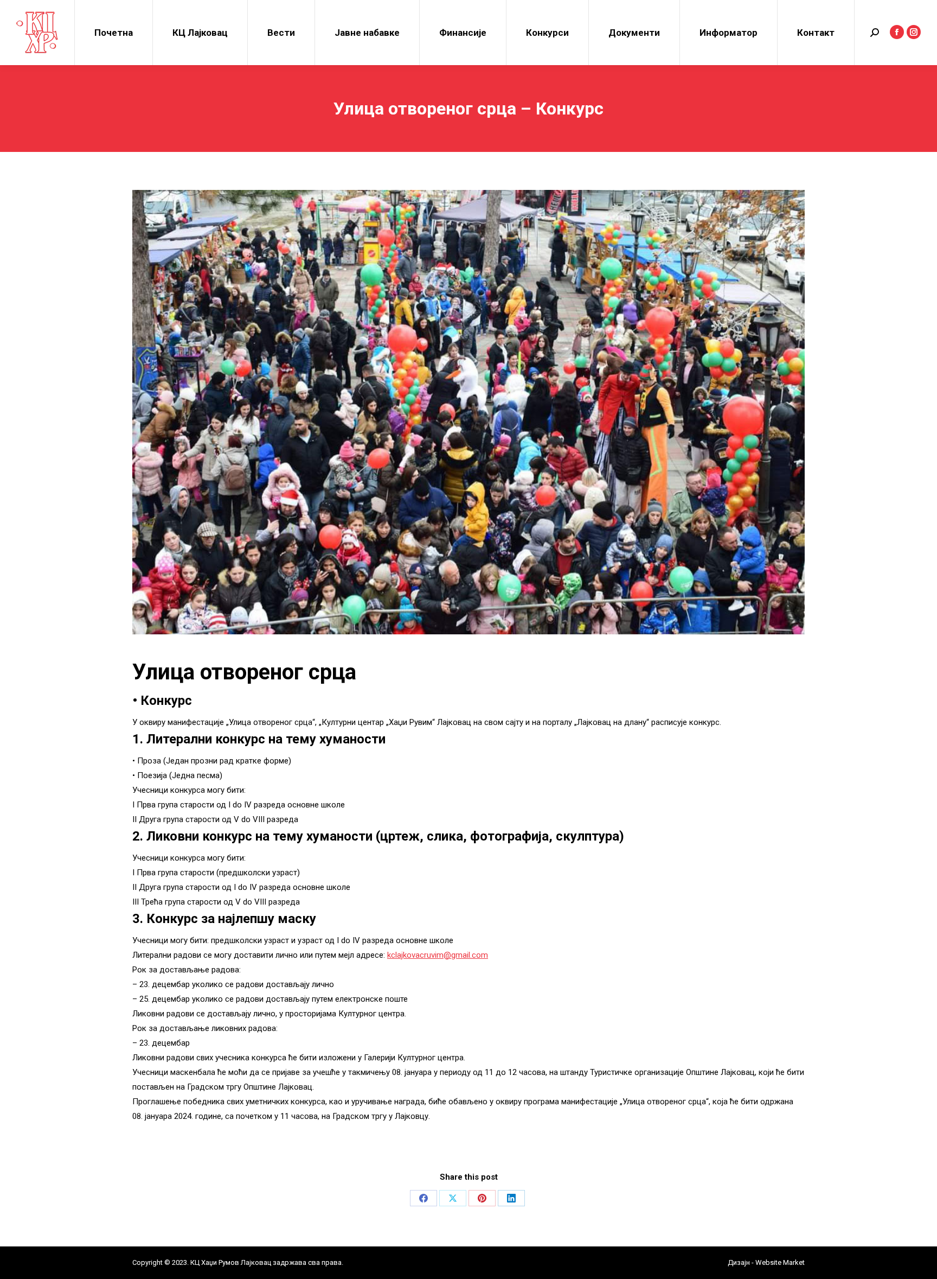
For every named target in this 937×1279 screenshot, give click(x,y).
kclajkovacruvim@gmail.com (437, 955)
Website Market (779, 1262)
